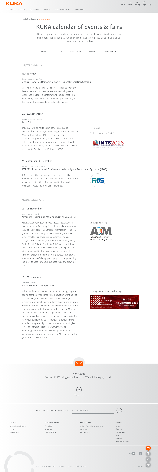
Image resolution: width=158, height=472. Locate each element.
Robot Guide (48, 426)
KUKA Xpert (83, 429)
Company (79, 10)
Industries (21, 10)
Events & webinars (28, 19)
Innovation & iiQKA (62, 10)
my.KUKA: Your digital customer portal (91, 426)
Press (117, 435)
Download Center (85, 432)
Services (47, 10)
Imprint (61, 466)
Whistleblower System (122, 441)
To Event (97, 128)
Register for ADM (101, 223)
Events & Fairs (44, 19)
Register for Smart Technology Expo (110, 291)
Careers (118, 426)
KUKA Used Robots (50, 432)
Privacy (70, 466)
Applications (34, 10)
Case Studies (49, 429)
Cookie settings (81, 466)
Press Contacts (14, 432)
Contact (12, 429)
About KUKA (119, 429)
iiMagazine (119, 438)
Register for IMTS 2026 (104, 133)
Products (9, 10)
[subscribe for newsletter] (119, 410)
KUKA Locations (120, 432)
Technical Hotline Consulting (18, 426)
